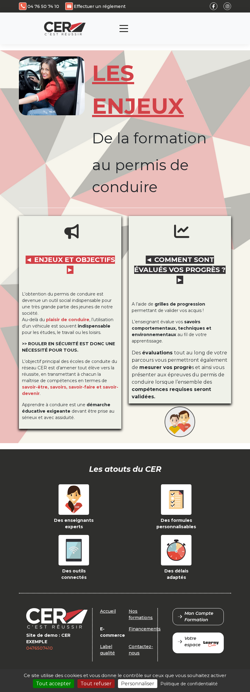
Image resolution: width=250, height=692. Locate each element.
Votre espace (192, 641)
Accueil (108, 611)
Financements (145, 629)
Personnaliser (137, 684)
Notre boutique (185, 23)
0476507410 (39, 648)
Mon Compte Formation (198, 616)
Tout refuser (96, 684)
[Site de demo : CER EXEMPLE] (65, 28)
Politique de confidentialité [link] (189, 684)
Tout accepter (53, 684)
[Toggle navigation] (124, 28)
